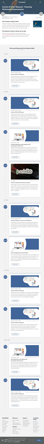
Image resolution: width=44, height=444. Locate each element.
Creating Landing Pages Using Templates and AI (20, 144)
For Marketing (4, 423)
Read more (15, 123)
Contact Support (26, 420)
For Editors (4, 424)
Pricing (3, 431)
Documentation (25, 421)
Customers (36, 423)
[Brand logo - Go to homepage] (22, 2)
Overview (4, 420)
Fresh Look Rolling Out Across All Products (19, 252)
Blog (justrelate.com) (17, 424)
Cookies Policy (17, 441)
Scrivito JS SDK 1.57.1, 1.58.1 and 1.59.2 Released (21, 220)
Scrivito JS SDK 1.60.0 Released (17, 112)
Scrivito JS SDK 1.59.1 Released (17, 290)
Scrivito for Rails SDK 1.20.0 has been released (20, 182)
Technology (4, 427)
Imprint (35, 424)
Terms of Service (36, 430)
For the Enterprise (5, 421)
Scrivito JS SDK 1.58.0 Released (17, 393)
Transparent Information (35, 428)
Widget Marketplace (26, 423)
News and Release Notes (16, 421)
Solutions (4, 430)
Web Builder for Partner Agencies (17, 430)
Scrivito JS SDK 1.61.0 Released (17, 74)
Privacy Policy (36, 426)
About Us (36, 421)
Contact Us (35, 431)
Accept (38, 440)
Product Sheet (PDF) (16, 423)
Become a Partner (16, 433)
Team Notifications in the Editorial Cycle (19, 359)
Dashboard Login (26, 424)
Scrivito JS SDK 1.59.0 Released (17, 322)
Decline (31, 440)
